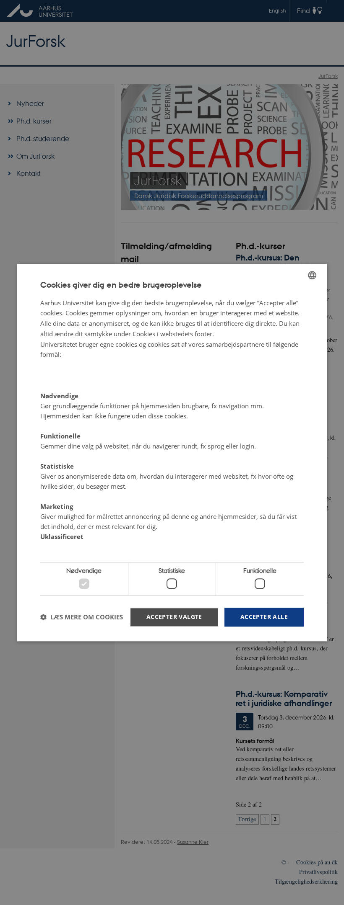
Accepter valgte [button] (174, 617)
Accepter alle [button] (264, 617)
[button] (81, 617)
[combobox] (312, 275)
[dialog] (172, 452)
